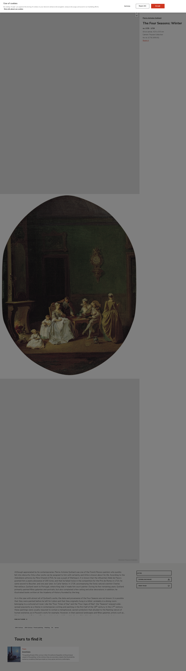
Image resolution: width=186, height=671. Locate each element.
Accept (157, 6)
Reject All (142, 6)
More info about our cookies (13, 9)
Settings (127, 6)
